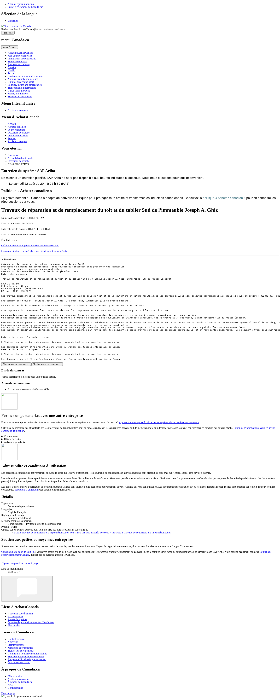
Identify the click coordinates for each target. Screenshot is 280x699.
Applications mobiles (18, 679)
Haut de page (8, 693)
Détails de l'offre (12, 439)
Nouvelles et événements (20, 613)
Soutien (12, 138)
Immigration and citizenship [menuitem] (22, 58)
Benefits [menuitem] (12, 67)
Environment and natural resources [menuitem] (25, 76)
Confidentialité (15, 687)
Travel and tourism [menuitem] (17, 61)
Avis (10, 684)
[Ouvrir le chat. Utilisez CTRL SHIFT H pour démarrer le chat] (26, 588)
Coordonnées (11, 436)
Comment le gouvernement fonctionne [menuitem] (27, 653)
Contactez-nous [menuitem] (16, 639)
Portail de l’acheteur (18, 135)
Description (10, 259)
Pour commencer (16, 129)
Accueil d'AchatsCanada (20, 158)
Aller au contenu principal (21, 4)
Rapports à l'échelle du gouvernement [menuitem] (27, 659)
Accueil (12, 123)
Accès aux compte (17, 141)
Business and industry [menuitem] (19, 64)
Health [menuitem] (11, 70)
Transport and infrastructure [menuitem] (22, 87)
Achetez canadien (17, 126)
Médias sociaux (16, 676)
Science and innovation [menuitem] (20, 96)
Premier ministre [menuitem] (16, 644)
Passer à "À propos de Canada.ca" (25, 7)
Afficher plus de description (16, 364)
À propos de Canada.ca (20, 682)
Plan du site (14, 625)
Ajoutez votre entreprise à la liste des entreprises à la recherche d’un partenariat (159, 422)
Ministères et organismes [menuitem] (20, 647)
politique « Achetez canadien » (224, 198)
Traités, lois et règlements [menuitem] (21, 650)
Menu (10, 47)
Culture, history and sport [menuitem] (21, 82)
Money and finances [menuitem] (18, 93)
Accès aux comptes (18, 110)
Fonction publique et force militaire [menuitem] (26, 656)
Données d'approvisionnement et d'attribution (31, 622)
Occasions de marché (18, 132)
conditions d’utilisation (26, 489)
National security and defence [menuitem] (23, 79)
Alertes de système (17, 619)
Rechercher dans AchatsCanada (17, 29)
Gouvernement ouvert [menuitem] (19, 662)
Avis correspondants (14, 442)
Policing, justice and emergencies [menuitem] (25, 84)
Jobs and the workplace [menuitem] (20, 55)
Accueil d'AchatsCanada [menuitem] (20, 52)
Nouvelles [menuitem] (13, 642)
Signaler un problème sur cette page (20, 563)
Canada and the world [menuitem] (19, 90)
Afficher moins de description (47, 364)
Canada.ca (13, 155)
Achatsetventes (15, 616)
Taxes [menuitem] (11, 73)
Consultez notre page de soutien (17, 551)
